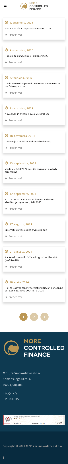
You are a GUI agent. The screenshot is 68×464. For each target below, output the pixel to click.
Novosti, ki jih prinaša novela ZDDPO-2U (27, 114)
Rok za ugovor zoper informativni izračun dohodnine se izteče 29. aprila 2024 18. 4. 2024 (34, 289)
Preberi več (15, 34)
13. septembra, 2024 (22, 163)
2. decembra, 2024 (21, 108)
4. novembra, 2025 (21, 50)
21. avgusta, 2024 (20, 251)
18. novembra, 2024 (22, 136)
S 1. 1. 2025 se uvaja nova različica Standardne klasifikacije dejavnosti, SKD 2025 (29, 201)
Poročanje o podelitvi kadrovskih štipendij (28, 141)
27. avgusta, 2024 (20, 224)
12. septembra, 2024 (22, 194)
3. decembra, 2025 (21, 22)
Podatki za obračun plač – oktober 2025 (26, 56)
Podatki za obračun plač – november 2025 (28, 28)
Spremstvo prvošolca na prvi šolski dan (26, 230)
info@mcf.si (10, 393)
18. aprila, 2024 (19, 282)
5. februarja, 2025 (20, 78)
